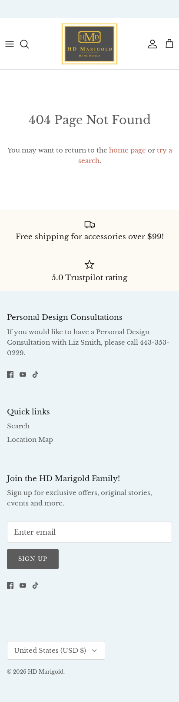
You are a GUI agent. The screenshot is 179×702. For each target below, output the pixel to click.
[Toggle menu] (9, 44)
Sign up (32, 559)
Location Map (30, 439)
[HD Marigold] (89, 44)
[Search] (28, 44)
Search (18, 426)
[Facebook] (10, 374)
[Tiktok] (35, 374)
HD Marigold (45, 671)
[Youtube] (23, 374)
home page (127, 150)
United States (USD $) (50, 650)
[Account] (150, 44)
